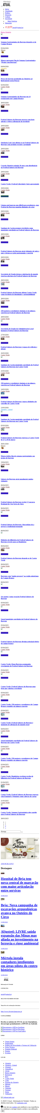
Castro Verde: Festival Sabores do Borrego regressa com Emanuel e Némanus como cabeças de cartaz (19, 795)
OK (3, 1111)
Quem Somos (9, 1041)
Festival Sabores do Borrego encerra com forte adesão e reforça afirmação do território (17, 120)
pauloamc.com (22, 1103)
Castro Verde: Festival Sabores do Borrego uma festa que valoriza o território (18, 687)
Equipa (7, 1051)
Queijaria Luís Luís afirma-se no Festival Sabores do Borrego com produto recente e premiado (20, 143)
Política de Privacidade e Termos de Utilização (20, 1045)
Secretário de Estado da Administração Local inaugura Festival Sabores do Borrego (17, 330)
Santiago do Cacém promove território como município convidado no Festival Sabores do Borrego (20, 229)
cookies (14, 1107)
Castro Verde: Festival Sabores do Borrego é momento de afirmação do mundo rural (17, 724)
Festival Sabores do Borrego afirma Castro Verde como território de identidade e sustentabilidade (19, 293)
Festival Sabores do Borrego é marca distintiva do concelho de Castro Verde (19, 402)
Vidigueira (8, 1094)
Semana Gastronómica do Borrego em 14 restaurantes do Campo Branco (16, 97)
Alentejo (4, 68)
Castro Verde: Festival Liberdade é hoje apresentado (20, 184)
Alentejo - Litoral (6, 409)
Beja (6, 1077)
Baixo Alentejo (6, 32)
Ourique (8, 1090)
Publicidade (9, 1043)
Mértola (7, 1084)
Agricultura (5, 196)
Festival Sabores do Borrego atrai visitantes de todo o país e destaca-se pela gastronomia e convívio (20, 252)
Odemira (8, 1088)
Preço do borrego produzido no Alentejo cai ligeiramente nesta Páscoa (16, 80)
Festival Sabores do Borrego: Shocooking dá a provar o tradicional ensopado (17, 525)
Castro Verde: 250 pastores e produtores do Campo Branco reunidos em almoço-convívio (19, 705)
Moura (3, 50)
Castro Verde (5, 87)
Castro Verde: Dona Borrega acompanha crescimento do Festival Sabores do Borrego (16, 665)
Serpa (7, 1092)
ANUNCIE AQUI (7, 864)
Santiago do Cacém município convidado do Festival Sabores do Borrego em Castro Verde (20, 366)
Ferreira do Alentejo (12, 1082)
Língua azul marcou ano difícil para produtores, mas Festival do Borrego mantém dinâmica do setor (20, 206)
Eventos (8, 1053)
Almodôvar (9, 1069)
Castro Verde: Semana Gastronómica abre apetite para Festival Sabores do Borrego (19, 813)
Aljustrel (8, 1067)
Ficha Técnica (10, 1047)
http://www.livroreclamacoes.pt (11, 1011)
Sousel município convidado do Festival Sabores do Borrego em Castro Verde (19, 741)
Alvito (7, 1071)
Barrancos (8, 1075)
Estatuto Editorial (11, 1049)
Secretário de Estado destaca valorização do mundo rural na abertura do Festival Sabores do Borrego (19, 275)
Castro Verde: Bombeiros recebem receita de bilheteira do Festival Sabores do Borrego (17, 777)
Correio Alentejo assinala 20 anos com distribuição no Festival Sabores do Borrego (19, 166)
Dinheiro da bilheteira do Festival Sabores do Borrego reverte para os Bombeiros (17, 541)
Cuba (7, 1080)
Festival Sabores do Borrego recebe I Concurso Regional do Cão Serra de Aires (18, 503)
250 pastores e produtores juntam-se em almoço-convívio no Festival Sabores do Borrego (18, 312)
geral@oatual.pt (18, 27)
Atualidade (4, 38)
